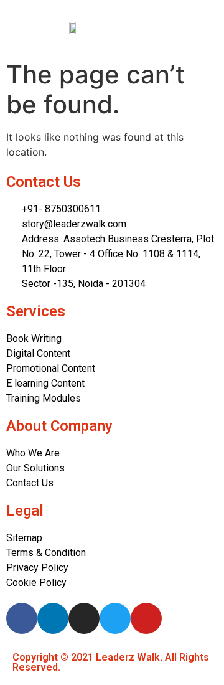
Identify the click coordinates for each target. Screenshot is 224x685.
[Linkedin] (52, 618)
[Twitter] (115, 618)
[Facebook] (21, 618)
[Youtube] (146, 618)
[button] (180, 28)
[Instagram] (84, 618)
